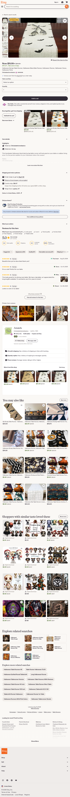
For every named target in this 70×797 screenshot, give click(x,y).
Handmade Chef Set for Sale (59, 737)
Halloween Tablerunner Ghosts (42, 699)
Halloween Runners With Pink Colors (16, 699)
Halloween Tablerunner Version (14, 680)
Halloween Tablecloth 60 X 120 (39, 689)
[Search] (66, 6)
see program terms (25, 207)
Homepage (12, 712)
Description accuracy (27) (46, 252)
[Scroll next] (67, 251)
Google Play (21, 776)
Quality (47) (32, 252)
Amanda (18, 328)
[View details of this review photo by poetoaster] (26, 313)
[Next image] (64, 37)
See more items (7, 120)
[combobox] (34, 6)
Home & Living (21, 712)
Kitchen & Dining (32, 712)
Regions (27, 795)
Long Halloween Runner (39, 675)
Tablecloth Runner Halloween (14, 694)
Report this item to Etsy (60, 60)
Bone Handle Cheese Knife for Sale (60, 733)
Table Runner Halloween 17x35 (36, 670)
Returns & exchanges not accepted (16, 180)
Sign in (56, 2)
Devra (57, 266)
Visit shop (62, 367)
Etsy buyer (56, 258)
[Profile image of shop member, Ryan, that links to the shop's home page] (16, 336)
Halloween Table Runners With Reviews (41, 680)
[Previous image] (11, 37)
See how (56, 211)
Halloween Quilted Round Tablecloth (16, 675)
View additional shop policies (35, 217)
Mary (57, 274)
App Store (7, 776)
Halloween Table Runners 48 (14, 670)
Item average (13, 237)
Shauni (57, 286)
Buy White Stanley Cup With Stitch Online (60, 729)
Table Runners (56, 712)
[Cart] (67, 2)
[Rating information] (14, 333)
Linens (40, 712)
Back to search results (10, 14)
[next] (65, 313)
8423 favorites (35, 708)
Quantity (4, 86)
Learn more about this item (35, 165)
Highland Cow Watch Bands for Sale (43, 725)
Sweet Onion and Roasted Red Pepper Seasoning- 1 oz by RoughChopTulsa (9, 726)
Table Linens (47, 712)
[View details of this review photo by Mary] (64, 279)
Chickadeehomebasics (8, 72)
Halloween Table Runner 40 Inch (15, 684)
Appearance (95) (20, 252)
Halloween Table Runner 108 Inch (15, 689)
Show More (35, 741)
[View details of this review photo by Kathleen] (9, 313)
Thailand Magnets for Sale (60, 725)
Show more (63, 516)
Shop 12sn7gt (23, 724)
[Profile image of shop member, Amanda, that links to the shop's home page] (15, 336)
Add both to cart (9, 116)
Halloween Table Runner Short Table (40, 684)
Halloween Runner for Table (36, 694)
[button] (32, 340)
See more (63, 400)
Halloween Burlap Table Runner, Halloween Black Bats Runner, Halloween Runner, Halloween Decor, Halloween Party (34, 69)
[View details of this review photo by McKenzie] (60, 313)
